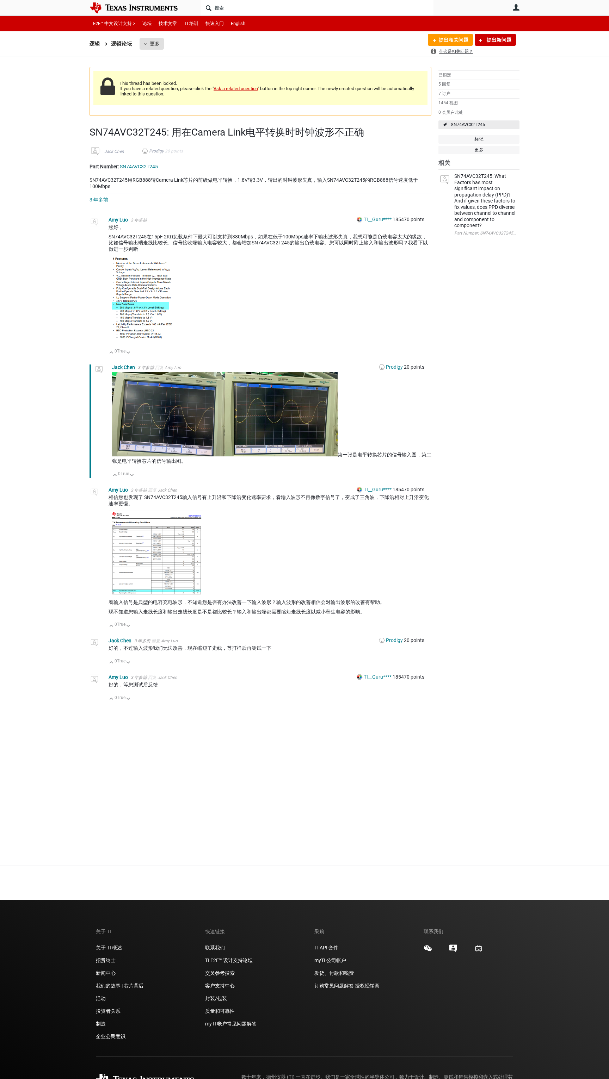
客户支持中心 (220, 985)
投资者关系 (108, 1011)
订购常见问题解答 (334, 985)
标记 (479, 139)
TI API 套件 (326, 947)
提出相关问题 (453, 40)
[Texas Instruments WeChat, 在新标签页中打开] (428, 951)
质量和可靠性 (220, 1011)
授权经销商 (367, 985)
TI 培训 (191, 23)
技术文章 (168, 23)
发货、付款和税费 (334, 973)
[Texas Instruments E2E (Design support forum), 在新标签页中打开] (453, 951)
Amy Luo (119, 220)
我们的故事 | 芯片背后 (119, 985)
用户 (515, 7)
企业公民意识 (110, 1036)
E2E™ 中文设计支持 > (114, 23)
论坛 (147, 23)
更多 (155, 43)
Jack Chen (114, 151)
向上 (112, 353)
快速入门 (214, 23)
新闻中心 (106, 973)
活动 (101, 998)
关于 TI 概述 (109, 947)
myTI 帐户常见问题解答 (231, 1024)
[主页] (139, 7)
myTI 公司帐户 (330, 960)
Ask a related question (236, 88)
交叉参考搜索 (220, 973)
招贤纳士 (106, 960)
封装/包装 (216, 998)
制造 (101, 1024)
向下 (128, 353)
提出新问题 (498, 40)
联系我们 (215, 947)
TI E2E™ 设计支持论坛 (229, 960)
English (238, 23)
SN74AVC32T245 (468, 124)
